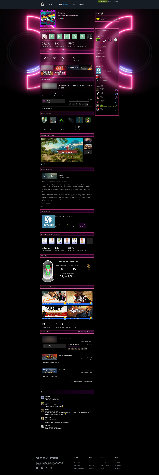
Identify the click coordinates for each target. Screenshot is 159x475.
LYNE (60, 175)
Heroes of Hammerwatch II (65, 355)
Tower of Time (61, 369)
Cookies (102, 468)
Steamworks (77, 465)
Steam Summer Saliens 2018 (68, 262)
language (115, 1)
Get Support (118, 465)
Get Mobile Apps (119, 462)
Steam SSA (77, 462)
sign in (109, 1)
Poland (101, 76)
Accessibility (103, 462)
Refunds (102, 471)
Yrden (48, 100)
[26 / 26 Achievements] (80, 302)
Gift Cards (76, 471)
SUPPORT (81, 4)
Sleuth (49, 345)
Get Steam (117, 460)
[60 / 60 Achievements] (54, 302)
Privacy (102, 460)
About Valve (92, 460)
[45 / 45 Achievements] (54, 317)
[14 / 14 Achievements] (80, 317)
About (75, 4)
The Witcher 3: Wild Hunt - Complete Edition (75, 86)
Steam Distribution (79, 468)
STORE (60, 4)
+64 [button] (87, 104)
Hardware (91, 465)
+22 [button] (86, 348)
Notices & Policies (104, 465)
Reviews (91, 381)
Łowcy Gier (105, 70)
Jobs (90, 462)
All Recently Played (77, 381)
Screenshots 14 (48, 108)
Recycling (91, 468)
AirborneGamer (103, 79)
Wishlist (86, 381)
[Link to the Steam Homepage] (47, 5)
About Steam (77, 460)
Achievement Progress (74, 99)
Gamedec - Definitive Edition (65, 338)
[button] (107, 13)
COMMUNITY (67, 4)
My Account (118, 468)
